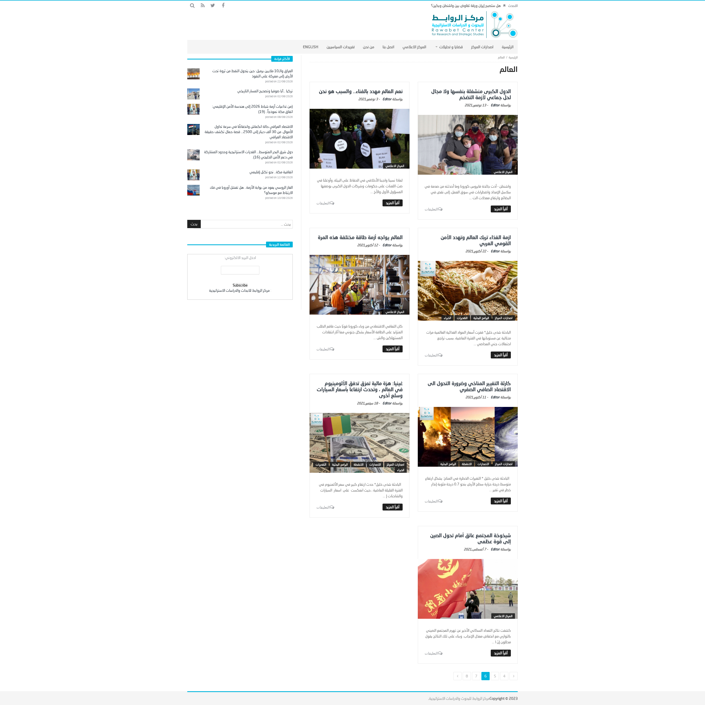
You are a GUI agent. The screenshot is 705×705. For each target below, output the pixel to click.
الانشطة (467, 464)
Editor (495, 105)
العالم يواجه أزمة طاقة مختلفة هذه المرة (360, 237)
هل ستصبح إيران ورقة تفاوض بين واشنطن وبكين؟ (466, 5)
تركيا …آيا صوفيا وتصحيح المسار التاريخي (265, 91)
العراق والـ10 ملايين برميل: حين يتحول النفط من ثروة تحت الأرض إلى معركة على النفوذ (252, 73)
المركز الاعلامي (503, 172)
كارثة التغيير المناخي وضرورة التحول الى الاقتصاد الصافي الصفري (469, 386)
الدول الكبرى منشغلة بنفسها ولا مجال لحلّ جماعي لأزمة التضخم (471, 94)
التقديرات (462, 318)
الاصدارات (483, 464)
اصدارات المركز (504, 318)
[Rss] (202, 6)
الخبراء (447, 318)
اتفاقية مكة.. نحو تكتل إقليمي (271, 172)
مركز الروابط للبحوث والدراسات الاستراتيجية (459, 698)
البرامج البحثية (481, 318)
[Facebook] (223, 6)
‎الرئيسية (513, 57)
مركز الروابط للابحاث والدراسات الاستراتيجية (239, 290)
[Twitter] (213, 6)
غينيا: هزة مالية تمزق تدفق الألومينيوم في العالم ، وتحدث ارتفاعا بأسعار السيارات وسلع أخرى (360, 389)
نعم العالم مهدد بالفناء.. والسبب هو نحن (361, 91)
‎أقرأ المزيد (501, 209)
